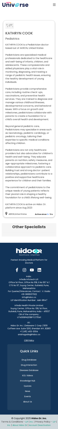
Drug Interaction (29, 365)
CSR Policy (29, 340)
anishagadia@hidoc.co (29, 334)
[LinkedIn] (39, 269)
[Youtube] (32, 269)
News (27, 391)
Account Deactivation (40, 425)
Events (27, 396)
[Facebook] (18, 269)
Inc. (32, 421)
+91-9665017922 (29, 294)
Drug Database (29, 359)
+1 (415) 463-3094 (29, 331)
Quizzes (27, 386)
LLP (26, 421)
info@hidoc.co (29, 297)
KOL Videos (27, 375)
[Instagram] (24, 269)
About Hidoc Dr (20, 425)
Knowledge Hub (27, 380)
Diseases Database (29, 370)
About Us (27, 401)
